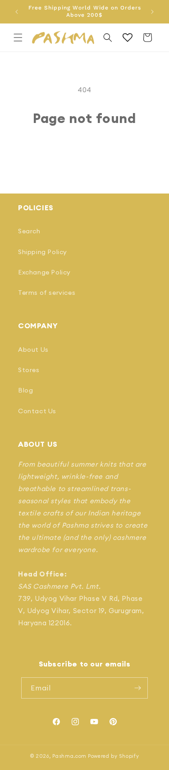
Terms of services (46, 292)
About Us (33, 349)
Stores (29, 370)
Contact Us (37, 411)
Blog (25, 390)
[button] (18, 37)
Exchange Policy (44, 272)
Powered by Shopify (113, 756)
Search (29, 231)
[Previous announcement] (17, 12)
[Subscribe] (137, 688)
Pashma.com (69, 756)
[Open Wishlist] (127, 37)
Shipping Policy (42, 252)
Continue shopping (84, 150)
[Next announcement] (152, 12)
